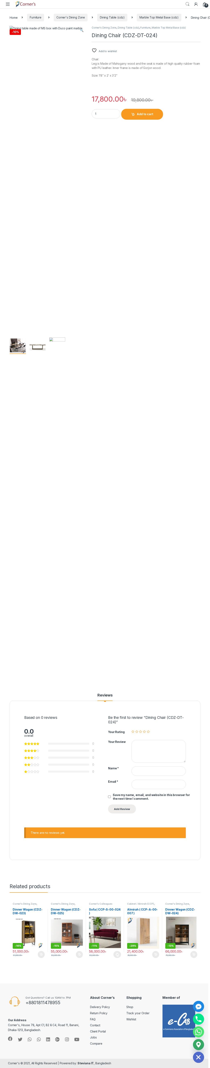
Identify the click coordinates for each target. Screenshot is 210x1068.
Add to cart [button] (41, 954)
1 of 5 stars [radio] (132, 731)
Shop (129, 1007)
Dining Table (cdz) (112, 17)
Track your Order (138, 1013)
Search (187, 4)
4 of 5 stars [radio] (144, 731)
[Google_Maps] (198, 1044)
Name (113, 768)
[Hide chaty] (198, 1057)
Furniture (35, 17)
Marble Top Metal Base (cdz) (158, 17)
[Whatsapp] (198, 1031)
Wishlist (131, 1019)
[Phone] (198, 1019)
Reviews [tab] (105, 695)
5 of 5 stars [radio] (148, 731)
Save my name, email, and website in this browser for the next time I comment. (151, 796)
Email (113, 781)
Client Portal (98, 1031)
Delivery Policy (100, 1007)
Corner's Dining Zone (70, 17)
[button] (81, 30)
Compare (96, 1043)
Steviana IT (86, 1063)
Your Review (117, 741)
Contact (95, 1025)
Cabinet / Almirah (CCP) (140, 903)
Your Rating (116, 732)
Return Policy (98, 1013)
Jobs (93, 1037)
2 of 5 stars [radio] (136, 731)
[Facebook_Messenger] (198, 1006)
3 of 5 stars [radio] (140, 731)
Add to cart (145, 114)
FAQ (93, 1019)
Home (13, 17)
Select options (116, 954)
